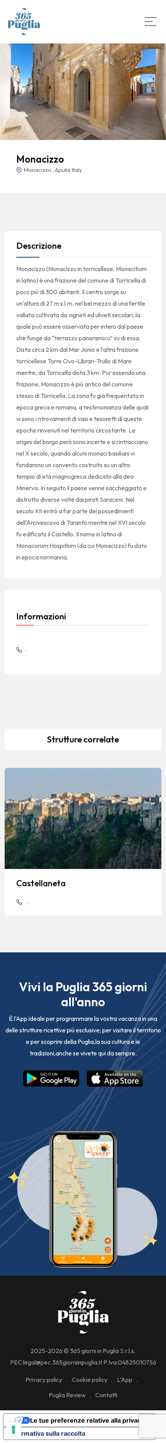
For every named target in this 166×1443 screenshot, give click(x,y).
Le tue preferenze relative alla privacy (87, 1420)
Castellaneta (41, 883)
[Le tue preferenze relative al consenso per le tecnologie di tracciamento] (13, 1429)
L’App (124, 1379)
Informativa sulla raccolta (47, 1433)
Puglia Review (67, 1395)
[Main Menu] (150, 21)
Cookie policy (89, 1379)
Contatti (106, 1395)
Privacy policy (43, 1379)
